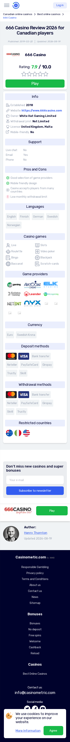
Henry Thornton (35, 533)
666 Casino (10, 17)
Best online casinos (48, 14)
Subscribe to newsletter (35, 490)
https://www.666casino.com (42, 110)
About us (34, 585)
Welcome (35, 641)
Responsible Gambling (34, 567)
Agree (53, 730)
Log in (60, 5)
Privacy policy (35, 573)
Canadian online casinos (17, 14)
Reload (35, 653)
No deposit (35, 629)
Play (35, 83)
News (35, 597)
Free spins (35, 635)
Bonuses (35, 623)
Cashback (35, 647)
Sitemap (35, 603)
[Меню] (6, 5)
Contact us (35, 591)
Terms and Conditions (35, 579)
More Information (28, 731)
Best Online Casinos (35, 673)
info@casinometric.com (35, 692)
